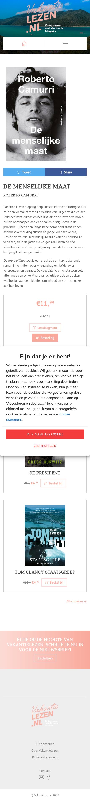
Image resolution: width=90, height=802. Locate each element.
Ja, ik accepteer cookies (45, 434)
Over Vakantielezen (45, 750)
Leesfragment (47, 328)
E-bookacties (45, 744)
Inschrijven (45, 658)
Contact (45, 770)
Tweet (26, 172)
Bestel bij (47, 338)
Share (67, 172)
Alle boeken (75, 601)
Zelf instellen (45, 446)
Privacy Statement (45, 757)
